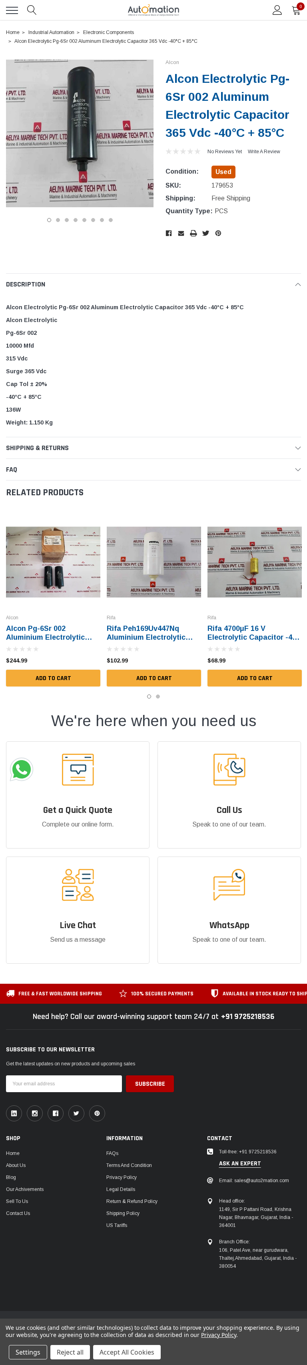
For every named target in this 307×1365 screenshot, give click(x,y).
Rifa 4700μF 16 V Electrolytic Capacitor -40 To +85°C (251, 637)
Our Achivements (25, 1189)
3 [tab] (67, 220)
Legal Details (120, 1189)
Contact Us (18, 1213)
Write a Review (264, 151)
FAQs (112, 1153)
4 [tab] (76, 220)
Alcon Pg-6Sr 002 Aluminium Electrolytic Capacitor (45, 637)
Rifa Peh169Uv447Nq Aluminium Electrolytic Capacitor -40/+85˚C (146, 637)
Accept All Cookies (127, 1352)
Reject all (70, 1352)
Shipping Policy (123, 1213)
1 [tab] (49, 220)
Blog (11, 1177)
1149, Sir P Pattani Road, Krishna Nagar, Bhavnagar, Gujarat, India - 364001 (256, 1217)
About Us (16, 1165)
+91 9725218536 (247, 1016)
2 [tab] (58, 220)
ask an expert (240, 1164)
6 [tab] (93, 220)
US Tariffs (116, 1225)
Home (13, 1153)
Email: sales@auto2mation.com (254, 1180)
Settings (28, 1352)
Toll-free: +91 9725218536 (248, 1152)
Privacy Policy (121, 1177)
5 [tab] (84, 220)
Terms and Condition (129, 1165)
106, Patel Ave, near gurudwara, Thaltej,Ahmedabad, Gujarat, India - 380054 (258, 1258)
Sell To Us (17, 1201)
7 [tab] (102, 220)
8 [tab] (111, 220)
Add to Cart (53, 678)
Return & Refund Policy (131, 1201)
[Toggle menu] (12, 10)
